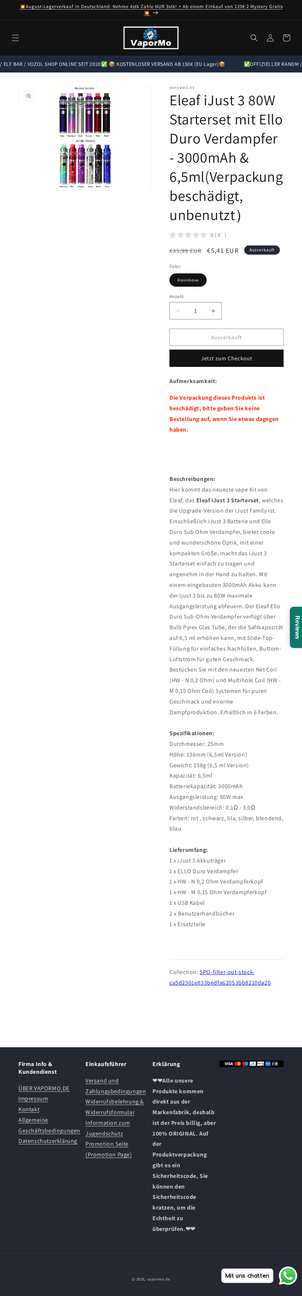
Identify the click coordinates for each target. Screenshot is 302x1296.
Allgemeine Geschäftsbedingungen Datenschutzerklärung (49, 1130)
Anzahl (176, 296)
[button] (15, 38)
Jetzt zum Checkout (226, 358)
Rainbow (192, 281)
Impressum (33, 1098)
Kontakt (28, 1109)
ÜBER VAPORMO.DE (44, 1088)
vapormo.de (158, 1279)
